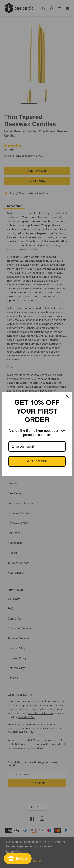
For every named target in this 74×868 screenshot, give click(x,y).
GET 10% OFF (37, 461)
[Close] (67, 396)
